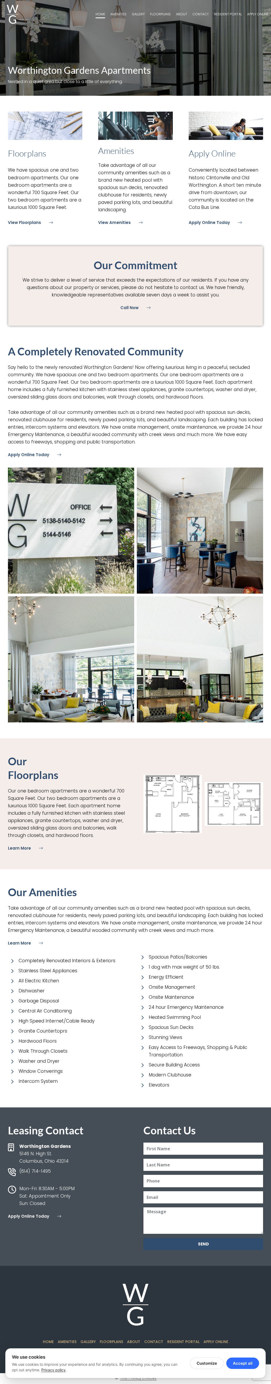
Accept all (242, 1363)
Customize (207, 1363)
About (181, 14)
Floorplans (160, 14)
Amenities (118, 14)
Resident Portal (228, 14)
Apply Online (257, 14)
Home (100, 14)
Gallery (138, 14)
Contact (200, 14)
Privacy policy (53, 1370)
